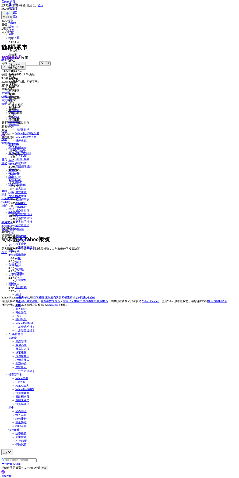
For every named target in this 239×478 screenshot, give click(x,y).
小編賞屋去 (22, 359)
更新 (44, 468)
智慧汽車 (14, 284)
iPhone (12, 254)
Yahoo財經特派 (24, 323)
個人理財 (21, 308)
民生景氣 (21, 312)
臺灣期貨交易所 (50, 301)
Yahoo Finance (150, 301)
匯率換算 (21, 433)
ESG (18, 316)
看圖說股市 (22, 400)
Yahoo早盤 (21, 378)
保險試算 (21, 444)
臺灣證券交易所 (28, 301)
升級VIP (6, 475)
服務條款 (24, 297)
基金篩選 (21, 422)
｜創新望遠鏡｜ (25, 330)
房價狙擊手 (22, 356)
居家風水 (21, 367)
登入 (40, 5)
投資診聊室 (22, 392)
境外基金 (21, 415)
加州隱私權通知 (85, 297)
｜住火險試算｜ (25, 370)
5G (10, 245)
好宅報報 (21, 352)
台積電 (12, 264)
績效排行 (21, 418)
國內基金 (21, 411)
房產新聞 (21, 341)
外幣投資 (21, 437)
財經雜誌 (21, 319)
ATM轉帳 (21, 440)
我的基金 (21, 426)
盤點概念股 (22, 396)
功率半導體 (15, 274)
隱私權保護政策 (43, 297)
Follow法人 (22, 385)
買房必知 (21, 345)
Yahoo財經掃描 (24, 389)
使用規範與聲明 (217, 301)
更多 (5, 453)
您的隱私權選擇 (63, 297)
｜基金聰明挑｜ (25, 326)
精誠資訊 (54, 304)
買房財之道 (22, 348)
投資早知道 (22, 404)
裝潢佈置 (21, 363)
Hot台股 (20, 381)
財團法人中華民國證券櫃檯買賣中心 (85, 301)
